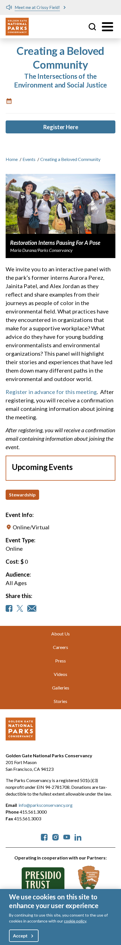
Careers (60, 647)
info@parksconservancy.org (46, 805)
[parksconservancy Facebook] (44, 836)
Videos (60, 674)
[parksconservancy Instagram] (55, 836)
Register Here (60, 127)
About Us (60, 633)
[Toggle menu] (107, 26)
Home (12, 159)
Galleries (60, 687)
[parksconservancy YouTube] (66, 836)
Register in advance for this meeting (51, 391)
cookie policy (75, 921)
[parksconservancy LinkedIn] (78, 836)
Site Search (92, 27)
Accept (20, 935)
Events (29, 159)
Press (60, 660)
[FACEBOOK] (9, 608)
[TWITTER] (20, 608)
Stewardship (22, 494)
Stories (60, 701)
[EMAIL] (31, 608)
